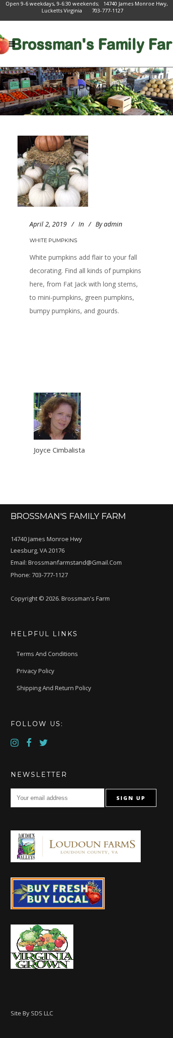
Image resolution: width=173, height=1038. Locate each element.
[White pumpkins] (62, 171)
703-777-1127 (50, 575)
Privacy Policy (35, 671)
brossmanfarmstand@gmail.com (75, 562)
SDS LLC (42, 1013)
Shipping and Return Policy (54, 688)
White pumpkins (53, 240)
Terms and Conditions (47, 654)
